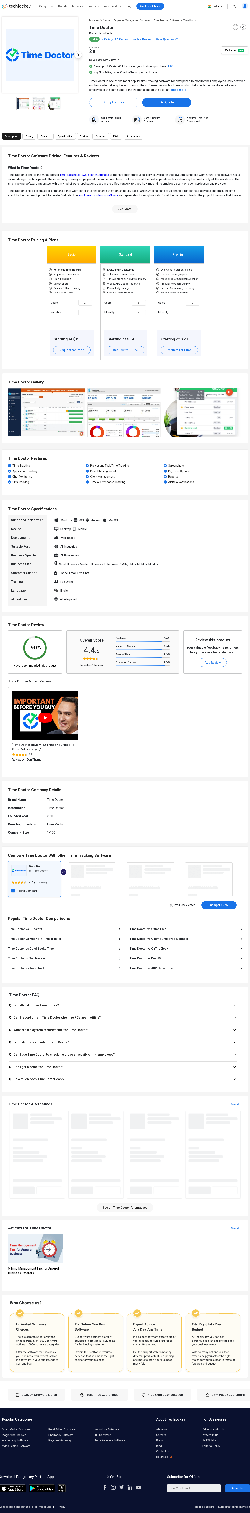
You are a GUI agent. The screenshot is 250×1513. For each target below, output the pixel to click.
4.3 (167, 637)
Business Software (99, 20)
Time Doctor (106, 33)
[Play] (45, 718)
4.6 (167, 662)
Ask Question (112, 6)
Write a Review (142, 39)
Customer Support (126, 662)
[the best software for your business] (16, 7)
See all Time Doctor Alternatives (125, 1207)
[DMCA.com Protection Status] (62, 1491)
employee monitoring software (98, 195)
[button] (123, 1005)
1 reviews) (41, 882)
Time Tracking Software (166, 20)
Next (78, 55)
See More (125, 209)
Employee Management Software (132, 20)
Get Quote (167, 102)
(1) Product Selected (182, 905)
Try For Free (115, 102)
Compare (93, 6)
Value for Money (125, 646)
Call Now (231, 50)
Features (121, 638)
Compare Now (219, 905)
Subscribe (237, 1488)
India (216, 6)
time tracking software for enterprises (84, 175)
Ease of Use (123, 654)
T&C (170, 66)
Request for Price (71, 350)
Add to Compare (27, 890)
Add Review (213, 662)
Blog (129, 6)
